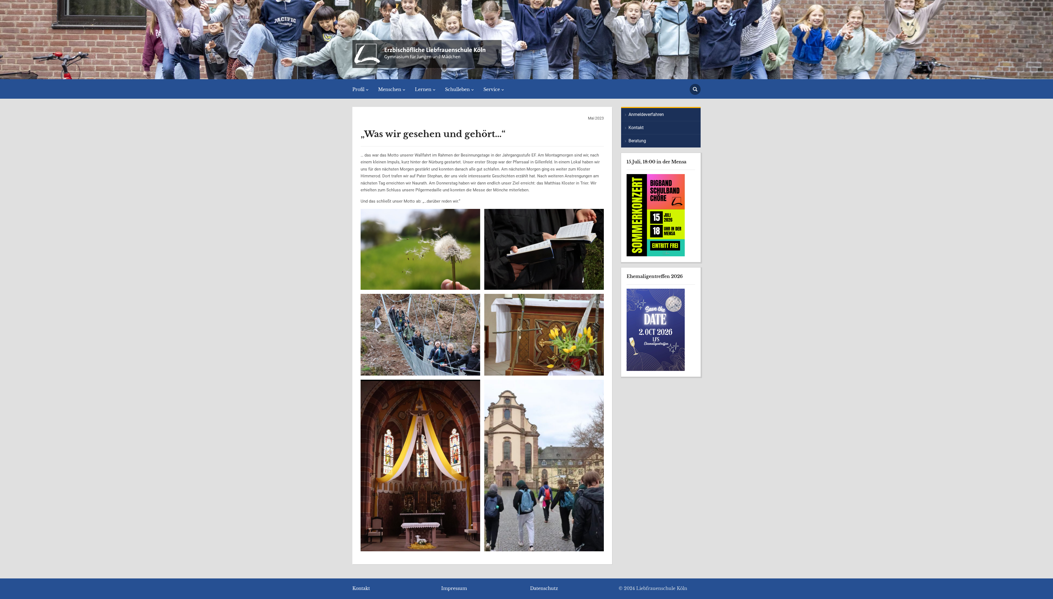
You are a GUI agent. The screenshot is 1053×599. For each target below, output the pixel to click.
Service (491, 89)
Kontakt (636, 127)
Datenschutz (544, 588)
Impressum (454, 588)
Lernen (423, 89)
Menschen (389, 89)
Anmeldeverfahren (646, 114)
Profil (358, 89)
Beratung (637, 140)
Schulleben (457, 89)
